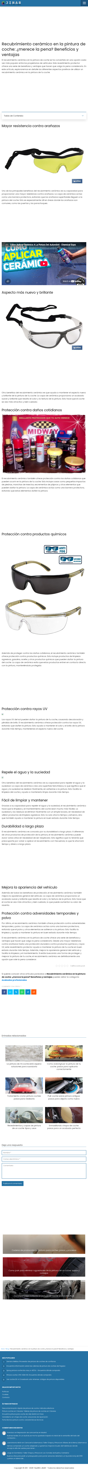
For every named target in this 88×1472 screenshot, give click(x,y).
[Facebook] (4, 992)
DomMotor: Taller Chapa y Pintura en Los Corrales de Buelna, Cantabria (41, 1453)
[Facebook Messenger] (10, 992)
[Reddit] (33, 992)
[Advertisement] (44, 24)
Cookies (5, 1394)
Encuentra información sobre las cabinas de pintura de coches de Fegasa (36, 1366)
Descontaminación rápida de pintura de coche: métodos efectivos (28, 1408)
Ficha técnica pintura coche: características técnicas (22, 1420)
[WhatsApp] (22, 992)
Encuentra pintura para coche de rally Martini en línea (22, 1414)
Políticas (5, 1392)
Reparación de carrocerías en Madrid (31, 1432)
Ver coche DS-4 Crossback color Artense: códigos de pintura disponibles (35, 1379)
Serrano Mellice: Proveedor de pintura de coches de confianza (31, 1361)
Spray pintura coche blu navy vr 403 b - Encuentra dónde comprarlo (33, 1370)
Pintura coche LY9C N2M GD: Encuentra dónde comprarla (29, 1375)
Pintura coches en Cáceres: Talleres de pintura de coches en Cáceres (29, 1411)
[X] (16, 992)
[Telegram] (27, 992)
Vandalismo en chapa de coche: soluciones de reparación (25, 1417)
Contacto (6, 1397)
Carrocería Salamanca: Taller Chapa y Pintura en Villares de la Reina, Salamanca (55, 1443)
